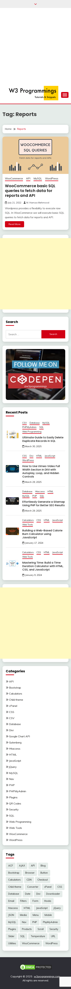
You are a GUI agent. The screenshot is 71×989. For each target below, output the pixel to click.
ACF (10, 865)
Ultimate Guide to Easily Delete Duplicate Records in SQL (42, 439)
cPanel (13, 705)
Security (14, 809)
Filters (23, 900)
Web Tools (27, 524)
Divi (31, 455)
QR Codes (15, 803)
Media (23, 915)
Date (27, 893)
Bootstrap (15, 687)
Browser (30, 872)
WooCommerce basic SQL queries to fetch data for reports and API (30, 190)
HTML (39, 455)
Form (35, 900)
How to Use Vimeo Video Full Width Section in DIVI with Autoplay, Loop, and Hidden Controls (41, 471)
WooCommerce (14, 178)
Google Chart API (19, 736)
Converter (32, 886)
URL (53, 936)
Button (44, 872)
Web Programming (31, 431)
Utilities (12, 943)
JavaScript (50, 455)
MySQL (38, 178)
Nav (11, 779)
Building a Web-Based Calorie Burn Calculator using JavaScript (42, 534)
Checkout (42, 879)
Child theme (16, 699)
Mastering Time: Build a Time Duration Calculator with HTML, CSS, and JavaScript (42, 566)
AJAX (22, 865)
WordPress (51, 178)
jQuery (13, 766)
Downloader (53, 893)
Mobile (48, 915)
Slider (11, 936)
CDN (29, 879)
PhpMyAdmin (50, 922)
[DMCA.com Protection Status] (36, 966)
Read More (14, 224)
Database (35, 422)
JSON (11, 915)
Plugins (13, 797)
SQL (41, 427)
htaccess (13, 908)
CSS (24, 455)
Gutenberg (15, 742)
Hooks (47, 900)
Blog (43, 865)
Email (11, 900)
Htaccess (40, 491)
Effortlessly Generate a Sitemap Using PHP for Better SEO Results (43, 503)
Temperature (38, 936)
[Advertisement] (35, 45)
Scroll (41, 929)
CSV (24, 422)
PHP (34, 496)
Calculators (28, 520)
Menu (36, 915)
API (28, 178)
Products (27, 929)
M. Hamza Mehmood (37, 202)
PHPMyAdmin (29, 427)
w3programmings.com (47, 976)
